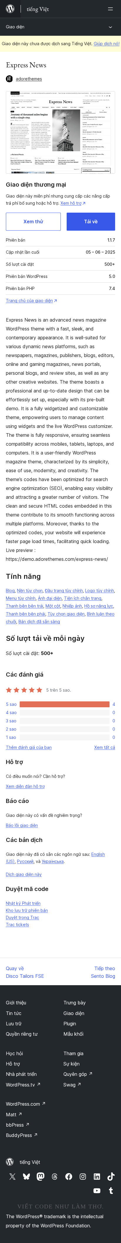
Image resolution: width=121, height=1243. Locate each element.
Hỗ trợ (13, 1064)
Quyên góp (78, 1074)
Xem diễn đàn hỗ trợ (25, 786)
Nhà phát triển (21, 1074)
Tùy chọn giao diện (66, 613)
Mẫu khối (73, 1034)
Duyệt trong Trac (22, 917)
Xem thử (33, 221)
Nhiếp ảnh (72, 605)
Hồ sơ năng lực (98, 605)
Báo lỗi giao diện (22, 825)
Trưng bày (74, 1003)
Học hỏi (14, 1053)
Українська (53, 861)
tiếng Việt (30, 1162)
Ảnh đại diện (50, 598)
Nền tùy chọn (30, 590)
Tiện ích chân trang (82, 598)
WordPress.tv (23, 1085)
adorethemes (29, 78)
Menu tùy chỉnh (21, 598)
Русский (25, 861)
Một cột (53, 605)
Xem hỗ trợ (70, 203)
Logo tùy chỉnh (99, 590)
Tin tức (13, 1013)
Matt (14, 1114)
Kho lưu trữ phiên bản (27, 910)
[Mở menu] (111, 9)
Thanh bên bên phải (25, 613)
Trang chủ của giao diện (29, 300)
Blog (10, 590)
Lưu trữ (13, 1024)
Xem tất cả (104, 747)
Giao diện (15, 26)
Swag (72, 1085)
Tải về (91, 221)
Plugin (69, 1024)
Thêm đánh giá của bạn (29, 747)
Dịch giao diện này (24, 874)
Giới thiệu (16, 1003)
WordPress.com (26, 1104)
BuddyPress (22, 1135)
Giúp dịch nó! (107, 43)
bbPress (18, 1125)
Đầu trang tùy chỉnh (64, 590)
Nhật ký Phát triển (23, 903)
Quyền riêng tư (22, 1034)
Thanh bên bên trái (24, 605)
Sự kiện (71, 1064)
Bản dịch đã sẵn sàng (39, 621)
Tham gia (73, 1053)
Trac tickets (17, 924)
